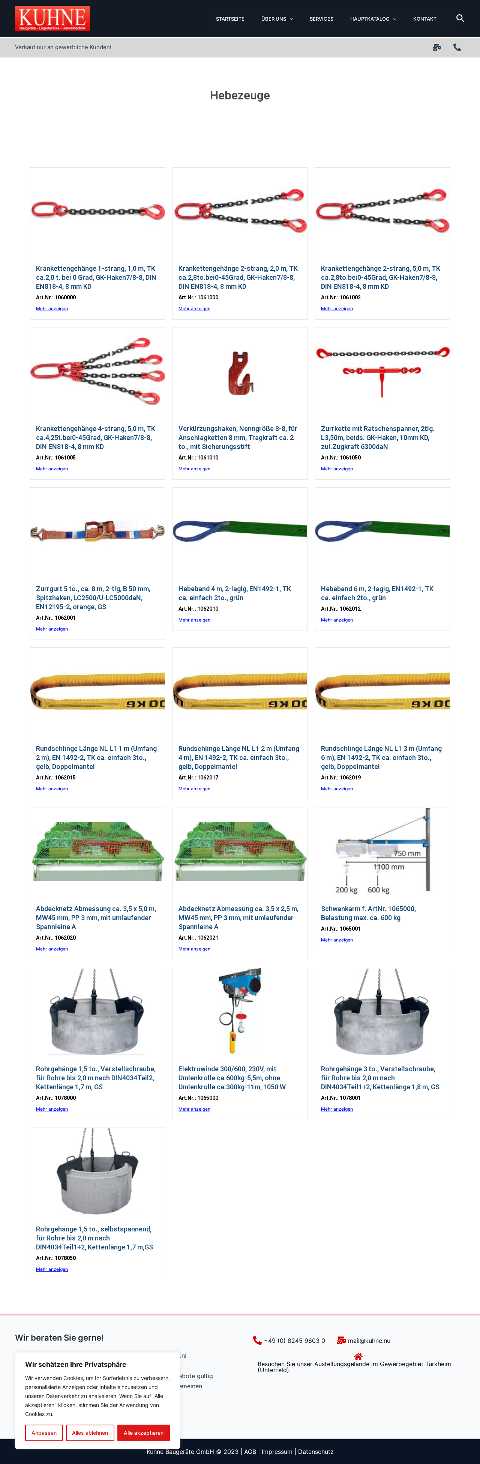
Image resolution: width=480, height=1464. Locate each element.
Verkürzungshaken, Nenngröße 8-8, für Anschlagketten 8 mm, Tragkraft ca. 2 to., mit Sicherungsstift (237, 437)
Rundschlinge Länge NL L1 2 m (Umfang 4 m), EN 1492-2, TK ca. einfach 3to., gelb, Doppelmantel (238, 757)
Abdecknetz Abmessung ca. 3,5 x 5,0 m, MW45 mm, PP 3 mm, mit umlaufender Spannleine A (96, 918)
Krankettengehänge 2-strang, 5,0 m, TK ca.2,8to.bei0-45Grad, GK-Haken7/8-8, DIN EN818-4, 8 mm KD (380, 277)
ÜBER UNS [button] (273, 19)
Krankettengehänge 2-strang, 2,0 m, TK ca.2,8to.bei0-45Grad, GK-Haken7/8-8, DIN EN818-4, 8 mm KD (238, 277)
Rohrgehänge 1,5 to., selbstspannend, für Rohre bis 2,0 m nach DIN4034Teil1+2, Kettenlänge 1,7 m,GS (94, 1238)
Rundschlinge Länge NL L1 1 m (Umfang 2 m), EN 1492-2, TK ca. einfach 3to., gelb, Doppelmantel (96, 757)
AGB (250, 1451)
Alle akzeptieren (144, 1432)
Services (321, 19)
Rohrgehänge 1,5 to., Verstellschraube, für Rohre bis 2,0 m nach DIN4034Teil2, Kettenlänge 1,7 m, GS (96, 1078)
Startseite (230, 19)
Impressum (277, 1451)
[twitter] (438, 47)
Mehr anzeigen (52, 308)
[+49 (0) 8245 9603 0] (458, 47)
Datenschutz (316, 1451)
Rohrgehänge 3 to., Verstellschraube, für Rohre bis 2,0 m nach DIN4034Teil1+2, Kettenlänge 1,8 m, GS (380, 1078)
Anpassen (44, 1432)
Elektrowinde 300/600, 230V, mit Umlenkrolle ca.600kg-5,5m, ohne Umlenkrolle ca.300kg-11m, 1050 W (232, 1078)
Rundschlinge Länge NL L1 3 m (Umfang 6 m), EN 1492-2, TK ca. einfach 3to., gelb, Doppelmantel (381, 757)
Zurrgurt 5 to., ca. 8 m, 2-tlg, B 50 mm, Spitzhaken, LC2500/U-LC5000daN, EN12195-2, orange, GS (93, 598)
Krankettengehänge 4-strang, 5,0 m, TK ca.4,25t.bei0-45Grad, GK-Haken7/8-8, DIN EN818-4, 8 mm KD (95, 437)
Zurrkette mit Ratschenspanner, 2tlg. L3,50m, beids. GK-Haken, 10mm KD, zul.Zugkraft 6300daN (378, 437)
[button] (289, 18)
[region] (97, 1400)
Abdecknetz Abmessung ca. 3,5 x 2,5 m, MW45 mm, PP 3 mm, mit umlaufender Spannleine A (238, 918)
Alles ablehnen (90, 1432)
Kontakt (424, 19)
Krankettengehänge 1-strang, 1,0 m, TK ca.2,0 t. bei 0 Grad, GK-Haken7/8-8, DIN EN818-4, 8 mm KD (96, 277)
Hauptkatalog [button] (370, 19)
